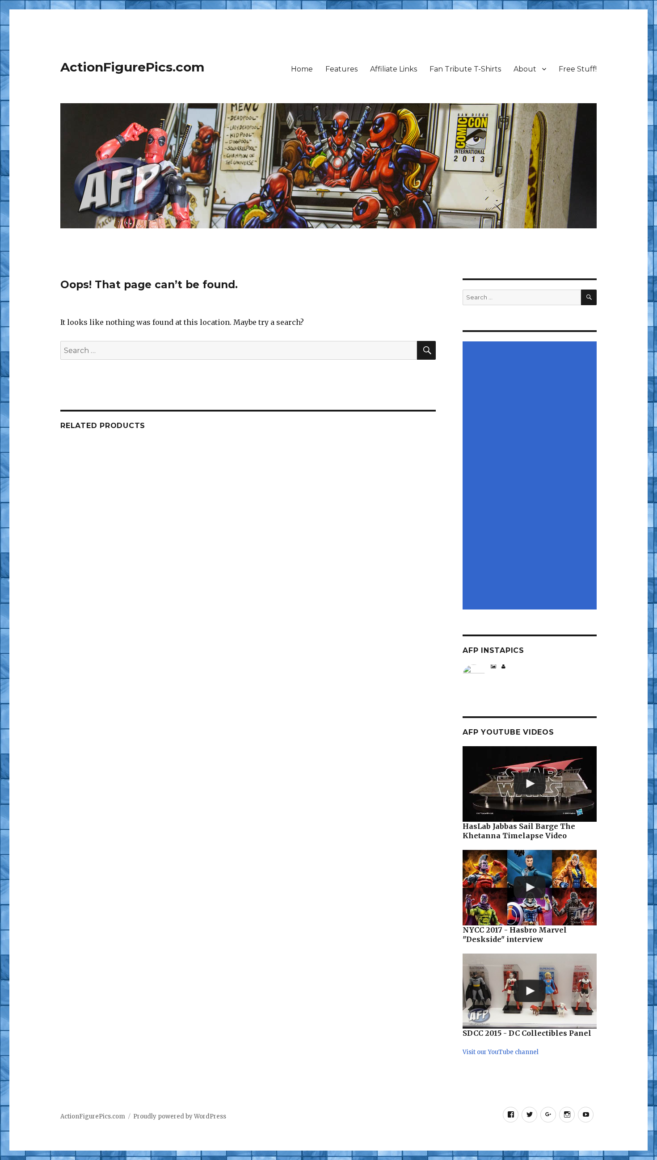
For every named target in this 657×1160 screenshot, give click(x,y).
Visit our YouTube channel (501, 1052)
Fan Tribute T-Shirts (465, 69)
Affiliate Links (393, 69)
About (525, 69)
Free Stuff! (578, 69)
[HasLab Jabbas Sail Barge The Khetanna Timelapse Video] (530, 784)
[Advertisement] (531, 476)
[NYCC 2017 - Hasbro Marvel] (530, 887)
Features (341, 69)
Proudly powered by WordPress (179, 1116)
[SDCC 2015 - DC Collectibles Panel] (530, 991)
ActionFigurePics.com (132, 67)
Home (302, 69)
